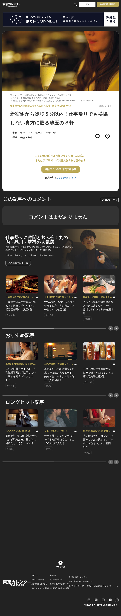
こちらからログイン (66, 177)
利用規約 (53, 575)
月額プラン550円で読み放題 (61, 169)
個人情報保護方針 (56, 579)
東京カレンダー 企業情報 (40, 588)
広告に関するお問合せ (39, 584)
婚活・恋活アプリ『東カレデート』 (81, 581)
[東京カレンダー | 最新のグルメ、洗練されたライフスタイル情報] (11, 4)
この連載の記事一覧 (18, 262)
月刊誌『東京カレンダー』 (78, 577)
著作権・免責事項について (59, 584)
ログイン (87, 4)
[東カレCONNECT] (60, 19)
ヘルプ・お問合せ (38, 579)
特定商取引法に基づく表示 (59, 588)
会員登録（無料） (108, 4)
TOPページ (36, 575)
